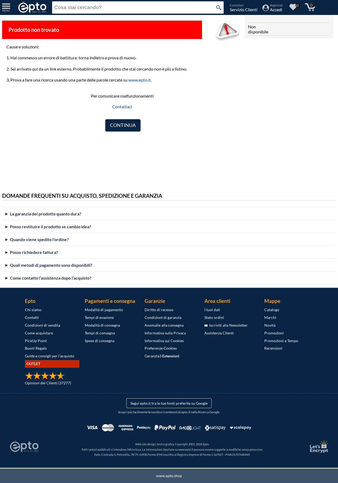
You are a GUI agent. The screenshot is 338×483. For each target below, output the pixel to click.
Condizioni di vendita (42, 325)
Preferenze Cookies (161, 348)
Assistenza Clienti (219, 333)
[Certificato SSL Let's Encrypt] (318, 446)
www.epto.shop (169, 475)
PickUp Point (36, 340)
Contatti (32, 317)
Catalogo (271, 309)
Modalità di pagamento (104, 309)
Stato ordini (214, 317)
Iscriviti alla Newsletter (228, 325)
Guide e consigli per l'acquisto (49, 356)
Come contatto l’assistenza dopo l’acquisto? (50, 277)
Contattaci (122, 106)
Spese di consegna (99, 340)
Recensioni (273, 348)
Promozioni (274, 333)
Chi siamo (33, 309)
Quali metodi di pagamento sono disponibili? (51, 265)
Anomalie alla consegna (164, 325)
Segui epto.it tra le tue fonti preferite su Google (169, 403)
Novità (269, 325)
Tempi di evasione (99, 317)
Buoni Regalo (36, 348)
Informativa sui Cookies (164, 340)
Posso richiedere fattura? (34, 252)
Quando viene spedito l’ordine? (39, 239)
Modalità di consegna (102, 325)
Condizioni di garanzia (163, 317)
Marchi (270, 317)
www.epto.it (139, 79)
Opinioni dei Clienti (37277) (48, 383)
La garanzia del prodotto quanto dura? (45, 213)
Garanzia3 (162, 356)
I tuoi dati (212, 309)
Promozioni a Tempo (281, 340)
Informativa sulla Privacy (165, 333)
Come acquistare (39, 333)
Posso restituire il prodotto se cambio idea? (50, 226)
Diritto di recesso (159, 309)
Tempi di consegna (100, 333)
